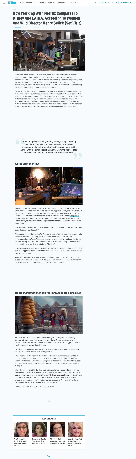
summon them (58, 96)
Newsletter (127, 3)
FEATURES (72, 3)
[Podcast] (117, 2)
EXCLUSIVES (62, 3)
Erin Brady (18, 27)
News (14, 9)
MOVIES (29, 3)
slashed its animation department (38, 372)
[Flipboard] (106, 3)
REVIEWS (51, 3)
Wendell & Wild (71, 91)
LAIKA (40, 237)
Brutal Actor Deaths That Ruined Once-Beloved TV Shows (39, 441)
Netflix (36, 340)
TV (35, 3)
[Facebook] (96, 3)
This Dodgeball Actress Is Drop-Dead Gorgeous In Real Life (57, 441)
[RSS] (112, 3)
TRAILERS (42, 3)
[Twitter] (99, 3)
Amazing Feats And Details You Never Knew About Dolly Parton (75, 442)
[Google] (109, 3)
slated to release (57, 375)
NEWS (22, 3)
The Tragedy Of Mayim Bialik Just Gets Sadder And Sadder (20, 442)
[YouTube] (102, 3)
